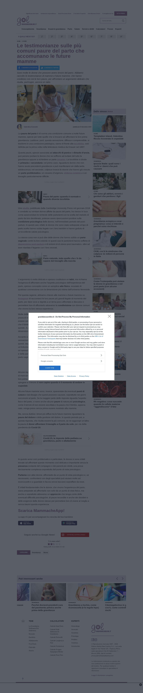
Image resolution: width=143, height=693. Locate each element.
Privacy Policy (84, 376)
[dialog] (71, 346)
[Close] (110, 317)
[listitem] (71, 355)
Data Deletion (59, 376)
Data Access (71, 376)
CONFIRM (49, 368)
